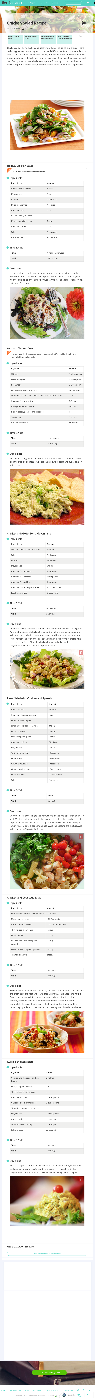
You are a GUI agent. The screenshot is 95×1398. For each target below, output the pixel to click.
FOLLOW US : (70, 1390)
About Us (44, 3)
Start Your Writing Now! (49, 1372)
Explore (55, 3)
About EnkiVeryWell (33, 1390)
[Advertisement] (47, 83)
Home (2, 1390)
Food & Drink (15, 29)
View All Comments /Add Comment (47, 1254)
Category (32, 3)
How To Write (52, 1390)
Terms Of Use (15, 1390)
